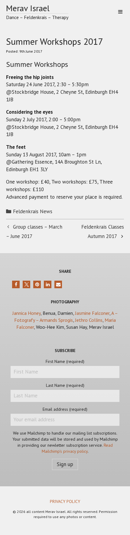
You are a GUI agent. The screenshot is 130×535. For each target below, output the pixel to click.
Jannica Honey (26, 313)
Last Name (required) (65, 385)
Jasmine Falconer (92, 313)
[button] (16, 284)
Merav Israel (28, 8)
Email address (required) (65, 409)
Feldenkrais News (32, 211)
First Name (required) (65, 361)
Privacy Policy (65, 501)
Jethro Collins (88, 320)
